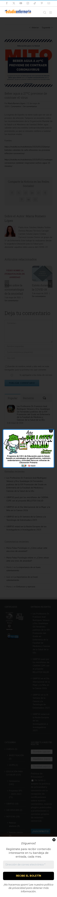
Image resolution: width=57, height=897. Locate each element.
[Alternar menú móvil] (50, 12)
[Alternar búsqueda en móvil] (44, 12)
